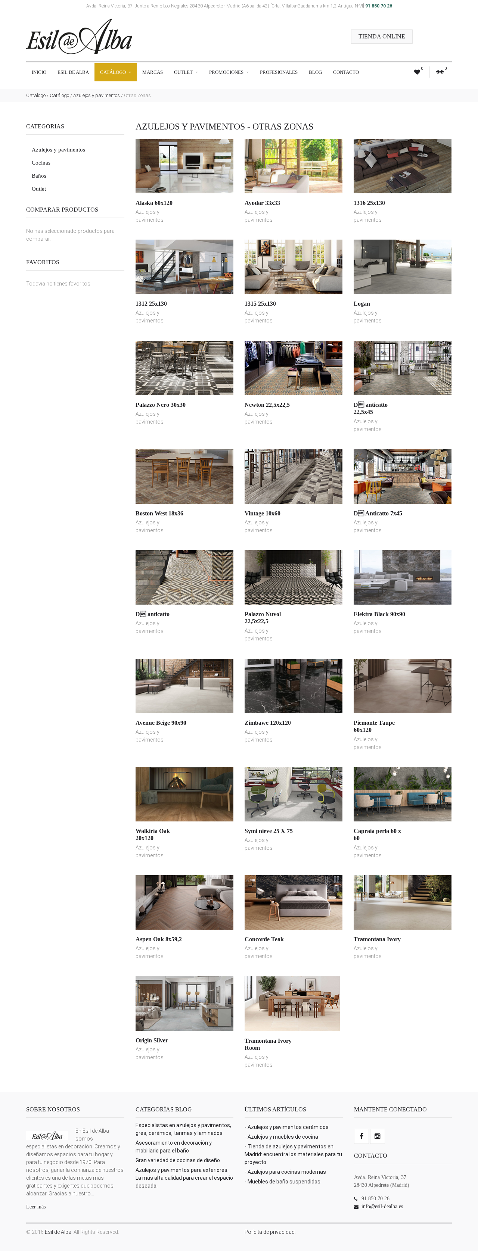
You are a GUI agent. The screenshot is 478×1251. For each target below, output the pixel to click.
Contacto (346, 72)
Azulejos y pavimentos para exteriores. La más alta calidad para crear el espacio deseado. (184, 1178)
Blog (315, 72)
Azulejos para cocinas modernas (287, 1172)
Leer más (36, 1207)
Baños (39, 176)
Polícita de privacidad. (270, 1232)
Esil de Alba (73, 72)
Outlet (184, 72)
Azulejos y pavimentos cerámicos (288, 1127)
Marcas (152, 72)
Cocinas (41, 163)
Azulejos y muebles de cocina (283, 1137)
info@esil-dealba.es (382, 1206)
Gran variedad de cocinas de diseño (178, 1160)
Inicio (39, 72)
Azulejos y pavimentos (96, 95)
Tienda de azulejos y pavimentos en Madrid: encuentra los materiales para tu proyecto (293, 1154)
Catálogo (113, 72)
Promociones (227, 72)
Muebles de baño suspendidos (284, 1182)
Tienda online (381, 36)
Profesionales (279, 72)
